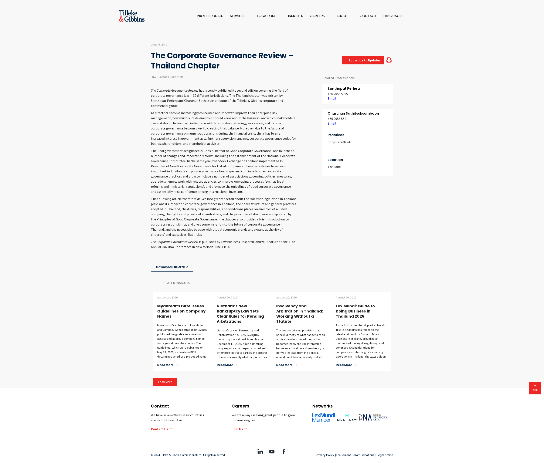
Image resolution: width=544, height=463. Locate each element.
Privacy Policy (325, 455)
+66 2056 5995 (338, 94)
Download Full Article (172, 267)
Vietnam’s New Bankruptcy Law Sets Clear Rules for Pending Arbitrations (240, 313)
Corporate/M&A (339, 142)
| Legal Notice (384, 455)
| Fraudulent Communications (354, 455)
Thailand (334, 167)
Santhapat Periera (344, 88)
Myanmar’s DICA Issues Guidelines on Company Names (181, 311)
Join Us (237, 429)
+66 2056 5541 (338, 118)
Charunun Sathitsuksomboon (353, 113)
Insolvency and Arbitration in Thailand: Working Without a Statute (299, 313)
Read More (165, 365)
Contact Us (159, 429)
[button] (240, 16)
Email (332, 98)
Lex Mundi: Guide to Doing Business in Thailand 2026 (355, 311)
